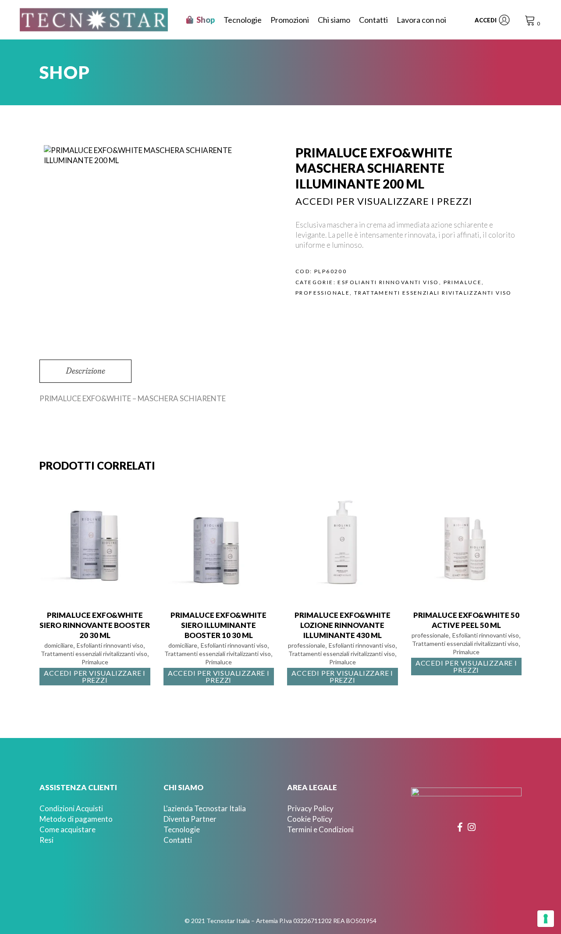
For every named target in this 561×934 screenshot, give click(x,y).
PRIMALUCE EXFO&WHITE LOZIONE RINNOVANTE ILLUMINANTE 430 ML (343, 625)
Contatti (177, 840)
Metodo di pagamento (76, 818)
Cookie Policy (309, 818)
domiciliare (58, 645)
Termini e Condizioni (320, 829)
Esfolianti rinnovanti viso (388, 282)
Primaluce (463, 282)
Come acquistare (67, 829)
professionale (322, 292)
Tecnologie (181, 829)
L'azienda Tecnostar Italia (204, 808)
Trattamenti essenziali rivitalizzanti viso (433, 292)
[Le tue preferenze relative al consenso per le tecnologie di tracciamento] (545, 918)
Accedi (486, 20)
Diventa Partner (190, 818)
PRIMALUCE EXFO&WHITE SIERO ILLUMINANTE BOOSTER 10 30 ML (218, 625)
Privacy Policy (310, 808)
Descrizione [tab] (85, 370)
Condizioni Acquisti (71, 808)
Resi (46, 840)
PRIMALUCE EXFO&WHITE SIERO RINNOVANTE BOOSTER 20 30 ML (94, 625)
